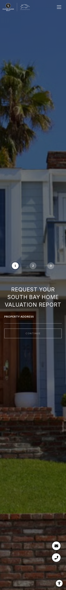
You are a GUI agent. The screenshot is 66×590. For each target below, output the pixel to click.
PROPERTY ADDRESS (19, 316)
